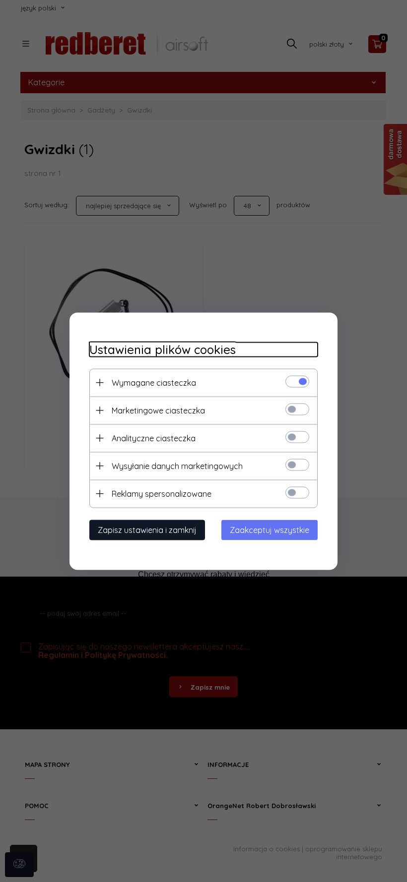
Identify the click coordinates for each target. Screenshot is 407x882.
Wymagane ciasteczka (154, 382)
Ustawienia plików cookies (162, 349)
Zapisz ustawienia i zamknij (147, 529)
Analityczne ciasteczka (154, 438)
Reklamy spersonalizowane (161, 493)
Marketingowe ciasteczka (158, 410)
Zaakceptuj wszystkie (269, 529)
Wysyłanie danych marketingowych (177, 465)
